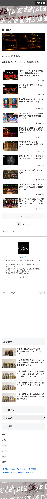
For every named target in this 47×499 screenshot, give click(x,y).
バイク (5, 451)
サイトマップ (23, 491)
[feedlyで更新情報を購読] (23, 277)
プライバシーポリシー (13, 488)
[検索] (41, 293)
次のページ (23, 216)
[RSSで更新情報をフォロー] (26, 277)
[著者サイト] (20, 277)
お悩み (5, 445)
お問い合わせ (34, 488)
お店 (4, 440)
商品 (4, 457)
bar (3, 434)
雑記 (4, 462)
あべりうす (23, 257)
